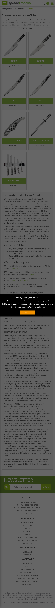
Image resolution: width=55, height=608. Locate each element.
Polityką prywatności (10, 304)
